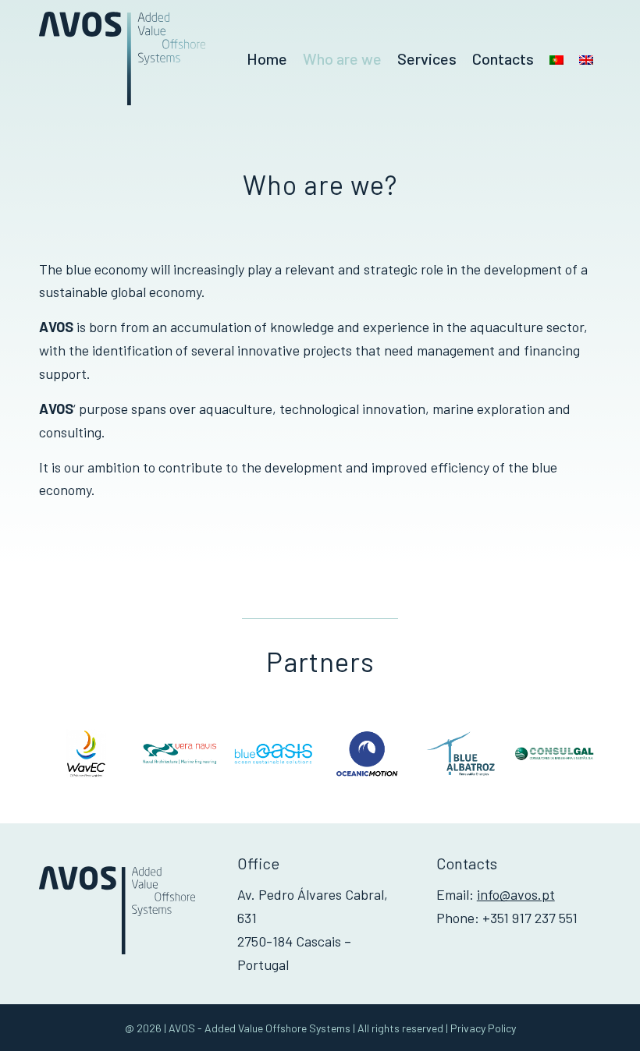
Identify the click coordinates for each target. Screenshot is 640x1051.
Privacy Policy (483, 1028)
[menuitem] (267, 58)
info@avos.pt (516, 894)
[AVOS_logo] (122, 58)
